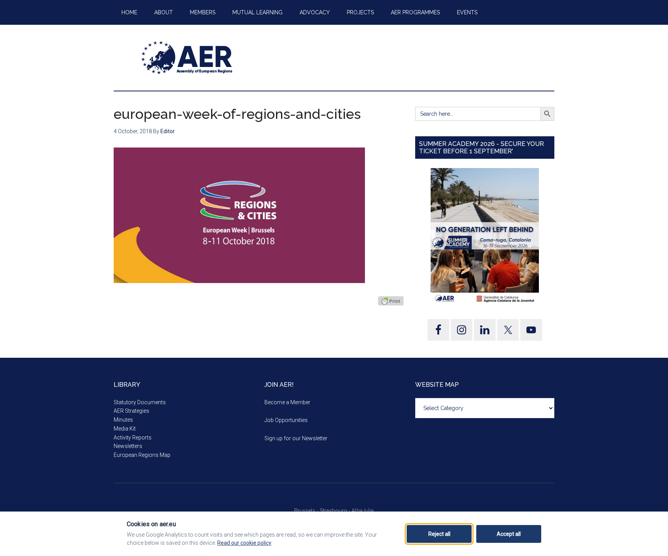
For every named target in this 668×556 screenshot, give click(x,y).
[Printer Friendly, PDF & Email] (391, 300)
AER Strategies (131, 411)
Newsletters (128, 446)
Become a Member (287, 402)
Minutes (123, 420)
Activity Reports (133, 437)
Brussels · (307, 511)
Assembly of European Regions (187, 57)
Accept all (509, 534)
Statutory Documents (140, 402)
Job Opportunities (286, 420)
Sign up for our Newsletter (295, 438)
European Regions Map (142, 455)
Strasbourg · (335, 511)
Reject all (439, 534)
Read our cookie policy (244, 543)
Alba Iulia (362, 511)
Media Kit (125, 429)
